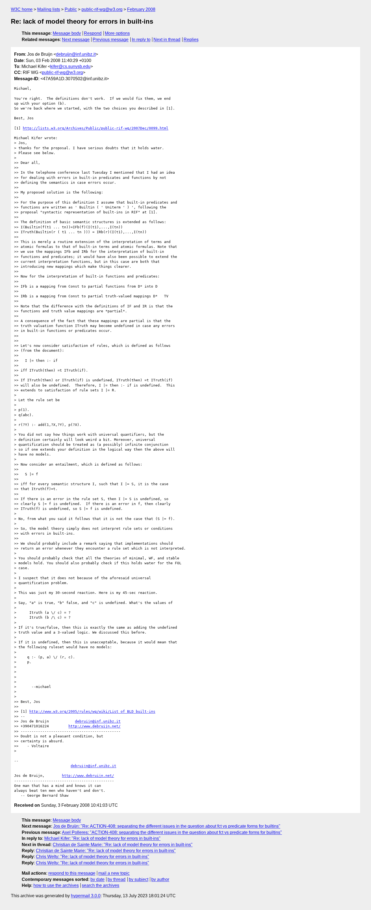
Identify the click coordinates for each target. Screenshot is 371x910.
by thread (116, 879)
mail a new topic (114, 873)
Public (71, 9)
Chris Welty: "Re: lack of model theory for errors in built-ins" (92, 856)
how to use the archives (56, 885)
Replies (191, 39)
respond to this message (71, 873)
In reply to (141, 39)
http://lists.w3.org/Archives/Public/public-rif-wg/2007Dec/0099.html (95, 128)
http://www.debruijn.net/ (94, 726)
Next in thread (166, 39)
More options (117, 33)
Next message (76, 39)
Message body (67, 33)
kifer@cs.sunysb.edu (70, 66)
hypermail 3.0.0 (85, 895)
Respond (93, 33)
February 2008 (141, 9)
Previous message (110, 39)
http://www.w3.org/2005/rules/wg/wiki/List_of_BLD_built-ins (92, 711)
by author (160, 879)
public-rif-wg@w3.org (101, 9)
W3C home (22, 9)
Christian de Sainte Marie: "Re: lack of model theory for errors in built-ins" (123, 844)
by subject (138, 879)
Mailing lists (48, 9)
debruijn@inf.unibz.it (76, 54)
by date (97, 879)
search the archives (100, 885)
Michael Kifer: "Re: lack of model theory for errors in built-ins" (102, 838)
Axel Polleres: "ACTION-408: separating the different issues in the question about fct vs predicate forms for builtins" (172, 832)
